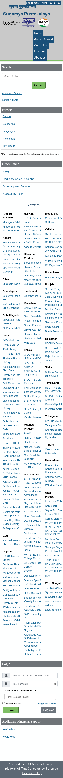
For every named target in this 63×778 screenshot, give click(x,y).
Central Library (53, 518)
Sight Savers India (34, 296)
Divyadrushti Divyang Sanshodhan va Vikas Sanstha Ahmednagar (41, 491)
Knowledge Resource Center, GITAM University (19, 228)
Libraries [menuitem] (39, 51)
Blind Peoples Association (17, 585)
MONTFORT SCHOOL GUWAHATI (15, 270)
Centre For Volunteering (37, 325)
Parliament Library (13, 486)
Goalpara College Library (16, 263)
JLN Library (30, 442)
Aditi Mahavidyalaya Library (18, 383)
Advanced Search (12, 93)
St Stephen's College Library (18, 528)
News (6, 171)
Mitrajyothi (29, 342)
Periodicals (9, 138)
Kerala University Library (37, 417)
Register (48, 710)
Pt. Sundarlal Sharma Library (19, 328)
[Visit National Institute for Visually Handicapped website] (29, 22)
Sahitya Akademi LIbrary (16, 447)
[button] (50, 3)
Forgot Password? (47, 703)
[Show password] (54, 684)
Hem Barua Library (13, 259)
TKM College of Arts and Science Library (37, 389)
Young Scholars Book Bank (18, 433)
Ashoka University (34, 247)
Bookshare (30, 533)
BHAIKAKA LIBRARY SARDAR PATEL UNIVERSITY (19, 613)
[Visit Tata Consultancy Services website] (12, 22)
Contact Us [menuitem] (41, 45)
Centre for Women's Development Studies (14, 513)
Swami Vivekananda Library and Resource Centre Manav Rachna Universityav (40, 230)
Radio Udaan (52, 326)
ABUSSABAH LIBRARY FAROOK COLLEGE (36, 373)
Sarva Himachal (32, 262)
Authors (7, 116)
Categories (9, 123)
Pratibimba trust (32, 320)
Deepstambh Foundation (37, 575)
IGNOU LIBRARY (12, 481)
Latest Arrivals (10, 99)
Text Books (9, 146)
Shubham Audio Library (16, 284)
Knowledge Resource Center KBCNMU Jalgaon (40, 607)
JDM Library (9, 349)
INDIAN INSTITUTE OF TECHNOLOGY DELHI (16, 394)
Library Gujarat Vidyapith (16, 603)
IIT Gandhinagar (12, 607)
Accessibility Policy (13, 193)
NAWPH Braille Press (35, 588)
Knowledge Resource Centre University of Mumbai (40, 539)
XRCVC (28, 571)
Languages (9, 131)
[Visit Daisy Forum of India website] (43, 22)
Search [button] (38, 85)
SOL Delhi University (14, 387)
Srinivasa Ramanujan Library (40, 511)
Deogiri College (32, 520)
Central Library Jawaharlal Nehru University (17, 453)
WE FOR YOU (53, 251)
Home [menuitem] (38, 33)
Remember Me (13, 703)
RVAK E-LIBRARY (12, 344)
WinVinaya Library (34, 330)
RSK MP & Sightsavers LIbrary (41, 437)
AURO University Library (16, 572)
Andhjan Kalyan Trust (14, 590)
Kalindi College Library (15, 468)
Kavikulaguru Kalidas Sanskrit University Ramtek (40, 651)
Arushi (27, 433)
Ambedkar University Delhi (17, 421)
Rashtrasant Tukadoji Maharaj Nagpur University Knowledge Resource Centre (40, 503)
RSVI (48, 575)
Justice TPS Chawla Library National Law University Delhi (19, 492)
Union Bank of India (35, 593)
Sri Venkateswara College (17, 340)
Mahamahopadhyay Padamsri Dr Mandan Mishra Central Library (19, 404)
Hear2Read (9, 736)
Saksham (8, 438)
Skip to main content (36, 2)
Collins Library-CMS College (39, 396)
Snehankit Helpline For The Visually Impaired (39, 599)
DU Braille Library (12, 354)
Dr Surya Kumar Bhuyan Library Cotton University (16, 252)
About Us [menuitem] (40, 57)
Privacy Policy (32, 773)
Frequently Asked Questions (18, 179)
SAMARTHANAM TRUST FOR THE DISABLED (41, 309)
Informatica (9, 729)
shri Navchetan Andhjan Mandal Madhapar (16, 579)
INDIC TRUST (53, 555)
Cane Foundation (33, 316)
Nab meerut (51, 505)
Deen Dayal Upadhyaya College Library (16, 521)
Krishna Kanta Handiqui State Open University (19, 244)
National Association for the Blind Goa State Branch (18, 542)
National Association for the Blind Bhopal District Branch (39, 448)
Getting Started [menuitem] (43, 39)
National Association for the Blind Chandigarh (18, 305)
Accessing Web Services (16, 186)
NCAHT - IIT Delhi (13, 443)
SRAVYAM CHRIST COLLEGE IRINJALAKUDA (40, 356)
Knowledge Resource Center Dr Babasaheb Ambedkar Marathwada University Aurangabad (40, 640)
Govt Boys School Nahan (38, 275)
